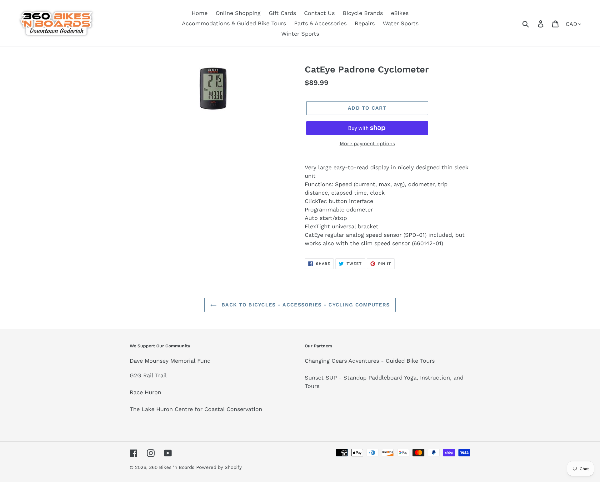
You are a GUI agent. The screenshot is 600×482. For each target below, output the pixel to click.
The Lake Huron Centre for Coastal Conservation (196, 409)
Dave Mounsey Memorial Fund (170, 360)
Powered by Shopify (219, 467)
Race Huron (145, 392)
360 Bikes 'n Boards (171, 467)
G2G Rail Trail (148, 375)
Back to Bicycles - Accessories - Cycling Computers (305, 305)
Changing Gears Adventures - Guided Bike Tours (370, 360)
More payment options (367, 144)
